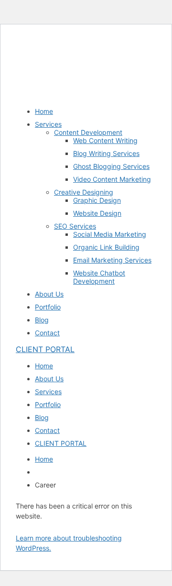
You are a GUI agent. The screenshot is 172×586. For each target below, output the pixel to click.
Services (48, 124)
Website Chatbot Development (99, 277)
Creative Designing (83, 192)
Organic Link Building (106, 247)
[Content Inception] (51, 50)
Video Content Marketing (112, 179)
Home (44, 111)
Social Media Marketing (109, 234)
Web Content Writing (105, 140)
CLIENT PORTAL (45, 349)
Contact (47, 333)
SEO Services (75, 226)
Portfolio (48, 307)
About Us (49, 294)
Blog (42, 320)
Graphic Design (97, 200)
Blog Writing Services (106, 153)
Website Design (97, 213)
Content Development (88, 132)
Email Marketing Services (112, 260)
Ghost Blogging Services (111, 166)
